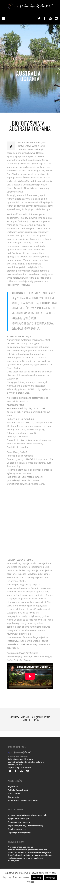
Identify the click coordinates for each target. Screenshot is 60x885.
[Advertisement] (30, 522)
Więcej (30, 881)
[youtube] (50, 18)
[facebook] (44, 18)
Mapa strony (14, 793)
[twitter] (39, 18)
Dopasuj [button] (37, 877)
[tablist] (30, 719)
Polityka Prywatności (18, 790)
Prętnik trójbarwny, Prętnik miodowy (25, 825)
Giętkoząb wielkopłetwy (19, 832)
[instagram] (56, 18)
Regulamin (13, 786)
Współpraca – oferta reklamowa (23, 800)
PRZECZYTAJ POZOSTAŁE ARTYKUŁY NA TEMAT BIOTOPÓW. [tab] (30, 718)
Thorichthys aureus (17, 829)
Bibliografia (13, 797)
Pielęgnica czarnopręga (19, 822)
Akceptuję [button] (50, 877)
